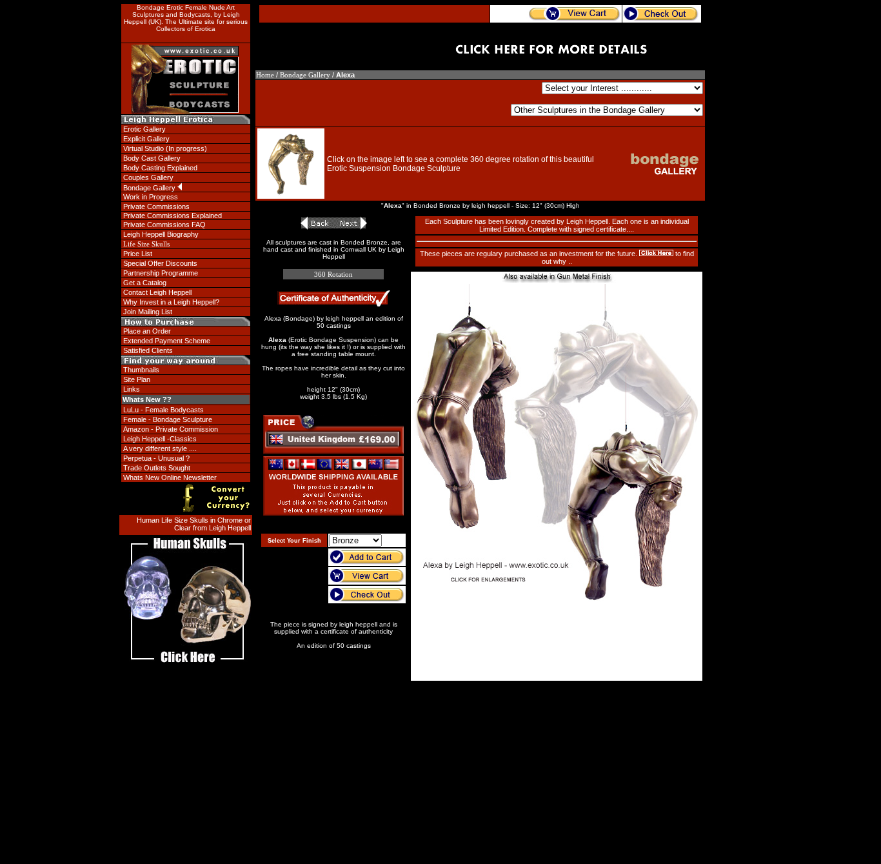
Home (265, 75)
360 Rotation (333, 274)
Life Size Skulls (146, 244)
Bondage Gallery (305, 75)
